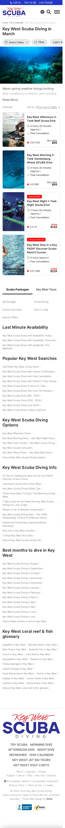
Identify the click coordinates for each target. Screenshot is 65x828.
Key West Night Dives (42, 438)
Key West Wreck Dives (14, 452)
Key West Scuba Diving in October (21, 573)
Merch (19, 771)
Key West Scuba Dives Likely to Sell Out (24, 409)
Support (10, 775)
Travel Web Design (32, 798)
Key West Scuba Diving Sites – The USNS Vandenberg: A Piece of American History (24, 516)
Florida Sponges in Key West (17, 663)
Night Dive (45, 749)
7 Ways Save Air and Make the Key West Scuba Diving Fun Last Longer (28, 503)
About (21, 775)
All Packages (9, 301)
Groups (42, 771)
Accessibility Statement (45, 781)
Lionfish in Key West (13, 683)
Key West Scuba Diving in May (18, 606)
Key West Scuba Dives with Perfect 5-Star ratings (29, 381)
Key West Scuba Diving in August (20, 563)
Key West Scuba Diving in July (18, 616)
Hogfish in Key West (13, 678)
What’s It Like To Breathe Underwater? (23, 509)
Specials (30, 771)
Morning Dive (41, 744)
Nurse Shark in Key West (40, 683)
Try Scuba (19, 744)
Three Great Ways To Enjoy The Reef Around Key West (29, 495)
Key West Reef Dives (41, 452)
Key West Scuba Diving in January (20, 587)
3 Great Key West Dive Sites (17, 535)
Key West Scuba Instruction (17, 447)
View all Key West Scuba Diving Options (23, 457)
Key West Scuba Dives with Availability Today (27, 335)
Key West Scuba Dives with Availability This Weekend (25, 347)
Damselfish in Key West (15, 659)
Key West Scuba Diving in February (21, 592)
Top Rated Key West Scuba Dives (20, 366)
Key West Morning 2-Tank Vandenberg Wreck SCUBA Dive (41, 158)
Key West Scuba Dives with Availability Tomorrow (29, 340)
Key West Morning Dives (15, 438)
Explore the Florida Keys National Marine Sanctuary (24, 524)
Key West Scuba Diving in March (20, 597)
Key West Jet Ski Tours (31, 760)
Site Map (14, 798)
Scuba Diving (41, 301)
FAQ (30, 775)
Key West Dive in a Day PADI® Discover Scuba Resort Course (42, 248)
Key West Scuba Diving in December (22, 582)
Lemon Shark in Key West (40, 678)
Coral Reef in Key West (38, 654)
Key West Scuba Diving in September (22, 568)
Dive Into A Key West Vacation (18, 530)
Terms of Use (35, 785)
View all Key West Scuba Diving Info (21, 540)
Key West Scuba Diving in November (22, 578)
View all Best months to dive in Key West (24, 621)
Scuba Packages (17, 289)
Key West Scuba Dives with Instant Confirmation (28, 371)
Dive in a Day (41, 309)
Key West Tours (46, 289)
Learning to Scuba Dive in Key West (21, 483)
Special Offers (10, 317)
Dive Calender (41, 755)
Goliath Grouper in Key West (17, 668)
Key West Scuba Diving (42, 442)
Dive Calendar (16, 22)
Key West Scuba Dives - (21, 395)
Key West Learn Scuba (14, 442)
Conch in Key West (12, 654)
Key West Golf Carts (31, 765)
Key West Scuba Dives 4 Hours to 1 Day (24, 385)
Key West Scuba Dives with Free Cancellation (27, 376)
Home (5, 22)
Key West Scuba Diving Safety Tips (21, 488)
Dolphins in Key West (41, 659)
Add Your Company (45, 775)
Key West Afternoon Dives (16, 433)
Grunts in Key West (46, 673)
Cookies (49, 785)
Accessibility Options (18, 781)
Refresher (18, 755)
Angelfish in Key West (14, 644)
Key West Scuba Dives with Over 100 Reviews (27, 390)
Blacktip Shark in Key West (42, 644)
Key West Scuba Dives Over (20, 405)
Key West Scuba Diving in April (18, 602)
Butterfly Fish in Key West (43, 649)
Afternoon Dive (21, 749)
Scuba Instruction (12, 309)
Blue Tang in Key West (14, 649)
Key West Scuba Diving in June (19, 611)
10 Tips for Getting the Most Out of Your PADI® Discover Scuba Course (27, 477)
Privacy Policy (16, 785)
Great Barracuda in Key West (18, 673)
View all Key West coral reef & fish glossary (25, 687)
